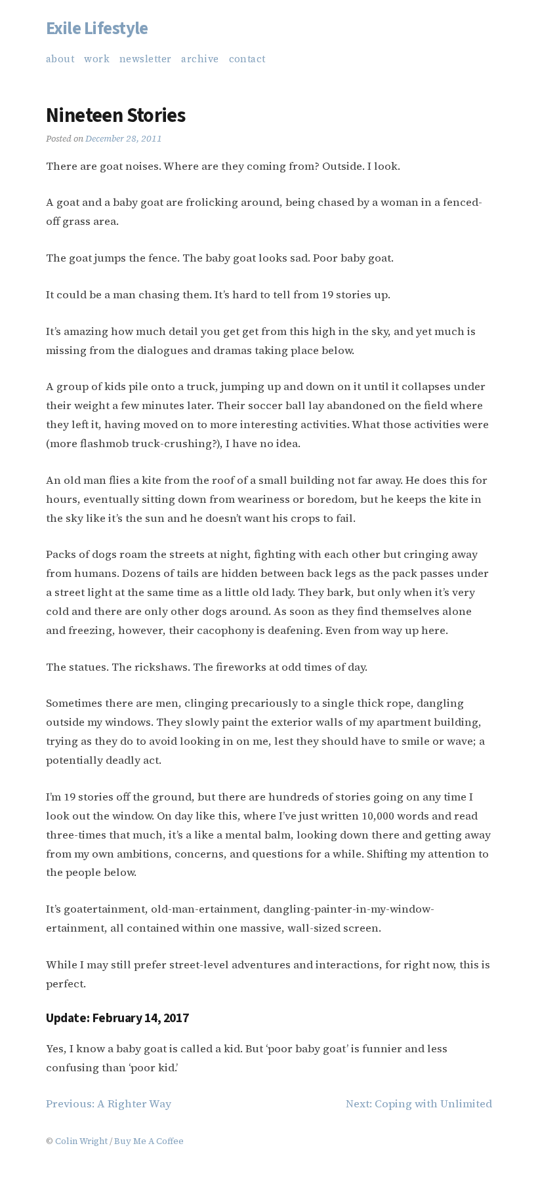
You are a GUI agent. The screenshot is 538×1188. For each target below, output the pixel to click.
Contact (247, 59)
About (60, 59)
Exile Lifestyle (97, 28)
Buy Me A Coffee (149, 1141)
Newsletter (145, 59)
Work (97, 59)
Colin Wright (81, 1141)
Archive (199, 59)
